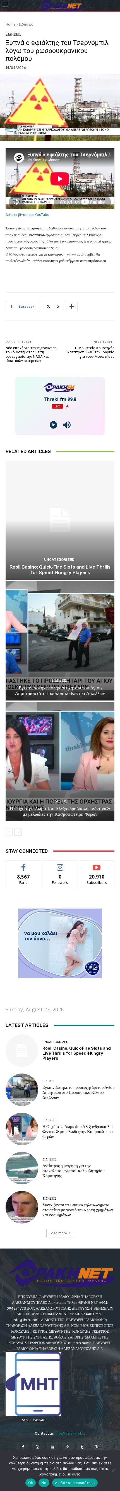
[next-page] (18, 832)
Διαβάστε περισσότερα (75, 1482)
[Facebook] (22, 1447)
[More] (72, 306)
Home (10, 24)
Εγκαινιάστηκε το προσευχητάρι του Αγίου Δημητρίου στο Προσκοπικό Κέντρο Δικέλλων (60, 690)
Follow (60, 864)
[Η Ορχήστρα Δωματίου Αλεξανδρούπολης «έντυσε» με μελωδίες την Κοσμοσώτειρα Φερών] (60, 761)
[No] (113, 1471)
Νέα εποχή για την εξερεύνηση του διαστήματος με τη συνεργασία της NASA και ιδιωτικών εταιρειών (31, 354)
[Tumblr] (82, 1447)
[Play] (53, 424)
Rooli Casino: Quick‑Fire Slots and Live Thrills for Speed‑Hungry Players (60, 569)
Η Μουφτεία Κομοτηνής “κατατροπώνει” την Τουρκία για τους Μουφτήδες (90, 352)
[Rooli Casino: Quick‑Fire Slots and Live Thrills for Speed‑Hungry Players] (60, 520)
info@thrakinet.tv (70, 1433)
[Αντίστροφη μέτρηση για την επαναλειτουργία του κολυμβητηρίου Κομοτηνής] (22, 1168)
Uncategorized (59, 559)
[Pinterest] (67, 1447)
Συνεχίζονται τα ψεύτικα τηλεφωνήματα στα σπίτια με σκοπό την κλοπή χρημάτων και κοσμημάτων (77, 1209)
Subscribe (96, 864)
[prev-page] (9, 832)
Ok (30, 1482)
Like (23, 864)
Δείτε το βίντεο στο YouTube (27, 214)
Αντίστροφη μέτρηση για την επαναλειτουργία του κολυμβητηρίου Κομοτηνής (73, 1170)
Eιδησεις (26, 24)
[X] (97, 1447)
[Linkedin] (52, 1447)
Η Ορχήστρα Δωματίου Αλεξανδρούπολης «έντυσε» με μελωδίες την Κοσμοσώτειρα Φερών (60, 811)
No (44, 1482)
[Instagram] (37, 1447)
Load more (58, 1233)
